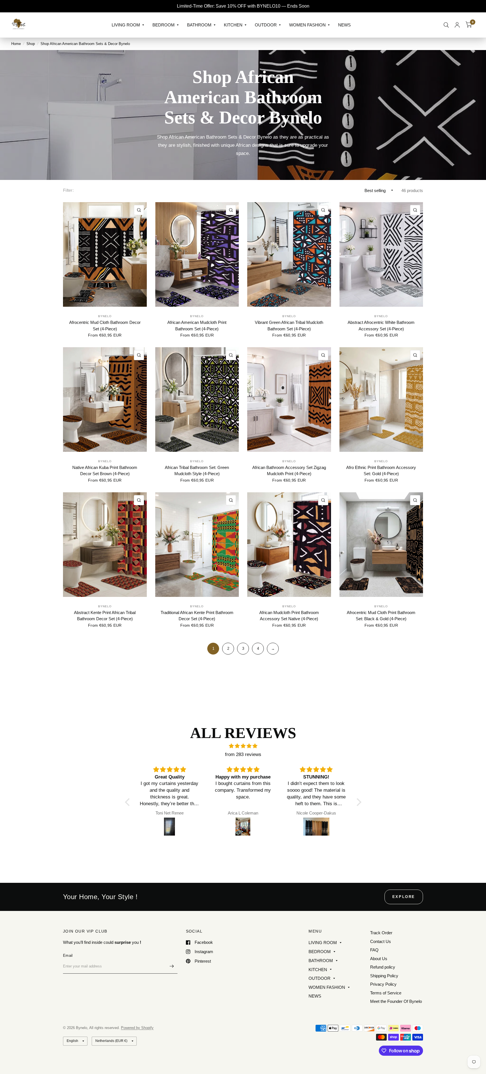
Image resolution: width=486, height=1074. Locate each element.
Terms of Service (385, 992)
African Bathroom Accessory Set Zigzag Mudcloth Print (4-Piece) (289, 470)
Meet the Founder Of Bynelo (396, 1001)
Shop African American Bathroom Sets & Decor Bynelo (85, 44)
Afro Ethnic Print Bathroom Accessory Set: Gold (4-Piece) (381, 470)
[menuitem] (127, 25)
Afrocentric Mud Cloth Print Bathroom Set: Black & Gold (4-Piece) (381, 615)
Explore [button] (403, 897)
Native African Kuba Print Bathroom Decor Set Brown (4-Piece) (104, 470)
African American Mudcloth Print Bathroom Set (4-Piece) (196, 325)
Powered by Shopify (137, 1028)
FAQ (374, 949)
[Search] (446, 25)
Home (16, 44)
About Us (378, 958)
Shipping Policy (384, 975)
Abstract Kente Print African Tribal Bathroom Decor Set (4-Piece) (105, 615)
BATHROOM (199, 24)
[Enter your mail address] (171, 966)
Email (68, 955)
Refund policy (382, 967)
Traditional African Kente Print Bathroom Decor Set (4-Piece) (197, 615)
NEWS (344, 24)
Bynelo (105, 316)
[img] (243, 746)
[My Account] (457, 25)
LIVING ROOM (126, 24)
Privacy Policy (383, 984)
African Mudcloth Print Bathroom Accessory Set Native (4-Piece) (289, 615)
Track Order (381, 932)
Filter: (68, 190)
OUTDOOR (266, 24)
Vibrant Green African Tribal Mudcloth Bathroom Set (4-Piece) (289, 325)
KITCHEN (233, 24)
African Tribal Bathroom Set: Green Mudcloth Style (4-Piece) (197, 470)
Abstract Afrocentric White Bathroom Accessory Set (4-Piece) (381, 325)
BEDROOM (163, 24)
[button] (128, 802)
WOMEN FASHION (307, 24)
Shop (30, 44)
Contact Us (380, 941)
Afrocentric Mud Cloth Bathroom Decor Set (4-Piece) (105, 325)
